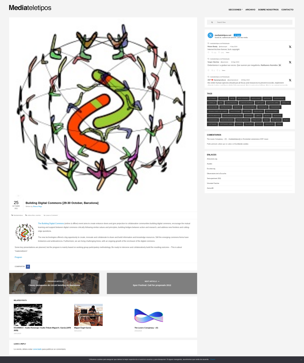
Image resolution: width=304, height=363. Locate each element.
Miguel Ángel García (82, 328)
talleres (248, 124)
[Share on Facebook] (28, 267)
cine (220, 103)
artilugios (256, 98)
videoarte (269, 124)
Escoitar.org (211, 169)
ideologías (258, 111)
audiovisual (279, 98)
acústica (223, 98)
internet (248, 116)
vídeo (279, 124)
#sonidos (274, 65)
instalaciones (272, 111)
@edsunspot (223, 46)
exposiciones (249, 107)
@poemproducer (232, 80)
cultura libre (31, 215)
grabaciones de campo (218, 111)
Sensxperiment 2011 (214, 178)
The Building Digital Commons (51, 223)
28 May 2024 (245, 80)
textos (259, 124)
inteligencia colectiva (232, 116)
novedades (213, 120)
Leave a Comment (52, 215)
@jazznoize (224, 62)
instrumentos (214, 116)
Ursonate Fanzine (213, 183)
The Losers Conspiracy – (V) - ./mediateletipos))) (223, 139)
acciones (212, 98)
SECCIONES (235, 9)
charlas (212, 103)
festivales (263, 107)
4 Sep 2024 (233, 46)
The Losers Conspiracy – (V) (146, 328)
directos (285, 103)
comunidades (231, 103)
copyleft (260, 103)
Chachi (212, 359)
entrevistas (225, 107)
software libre (226, 124)
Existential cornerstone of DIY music (255, 139)
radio (266, 120)
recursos (276, 120)
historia (247, 111)
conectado (37, 349)
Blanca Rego (37, 206)
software (212, 124)
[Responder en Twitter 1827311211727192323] (209, 70)
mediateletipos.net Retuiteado (220, 43)
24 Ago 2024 (235, 62)
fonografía (275, 107)
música (267, 116)
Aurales (209, 164)
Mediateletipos (18, 215)
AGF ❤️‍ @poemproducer (217, 80)
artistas (267, 98)
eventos (38, 215)
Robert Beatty (212, 46)
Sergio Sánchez (213, 62)
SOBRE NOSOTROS (268, 9)
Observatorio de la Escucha (216, 173)
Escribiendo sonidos (241, 144)
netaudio (277, 116)
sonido (239, 124)
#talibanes (265, 65)
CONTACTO (287, 9)
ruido (286, 120)
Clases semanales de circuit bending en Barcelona (54, 285)
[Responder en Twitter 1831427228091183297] (209, 52)
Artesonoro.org (212, 159)
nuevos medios (227, 120)
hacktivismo (235, 111)
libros (258, 116)
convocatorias (246, 103)
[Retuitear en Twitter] (208, 43)
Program (18, 257)
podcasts (256, 120)
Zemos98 (210, 188)
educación (213, 107)
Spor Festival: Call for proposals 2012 (152, 285)
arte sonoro (243, 98)
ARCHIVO (250, 9)
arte (232, 98)
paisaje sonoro (243, 120)
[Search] (212, 22)
